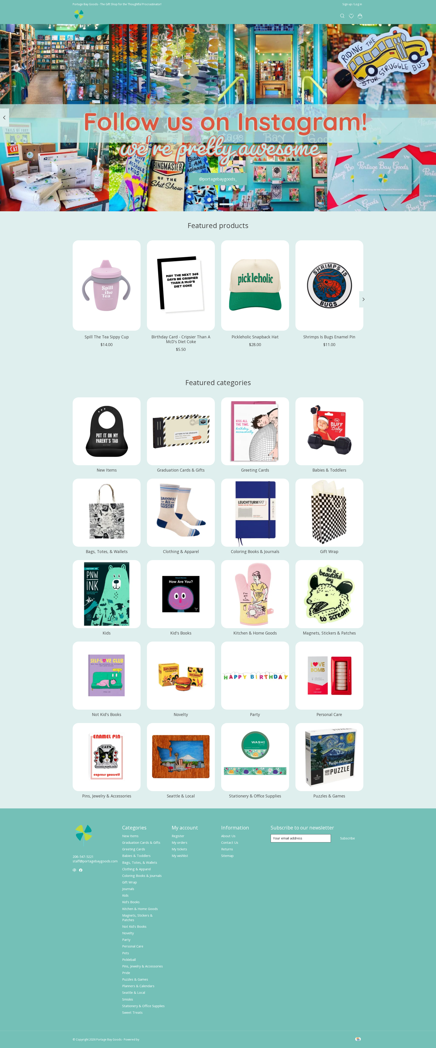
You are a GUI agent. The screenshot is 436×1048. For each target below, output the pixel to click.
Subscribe (347, 838)
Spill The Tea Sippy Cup (107, 336)
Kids (107, 633)
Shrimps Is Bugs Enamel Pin (329, 336)
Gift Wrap (329, 551)
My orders (179, 842)
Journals (128, 888)
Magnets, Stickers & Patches (329, 633)
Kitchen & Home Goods (255, 633)
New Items (107, 470)
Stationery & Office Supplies (255, 796)
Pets (125, 953)
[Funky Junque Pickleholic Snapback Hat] (255, 285)
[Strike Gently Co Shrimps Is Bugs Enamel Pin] (329, 285)
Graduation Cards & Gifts (181, 470)
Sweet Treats (132, 1012)
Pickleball (129, 959)
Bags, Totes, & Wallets (107, 551)
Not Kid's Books (106, 714)
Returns (227, 849)
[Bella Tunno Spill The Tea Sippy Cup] (107, 285)
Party (255, 714)
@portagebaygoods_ (218, 179)
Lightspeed (147, 1039)
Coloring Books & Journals (255, 551)
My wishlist (180, 855)
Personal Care (329, 714)
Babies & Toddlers (329, 470)
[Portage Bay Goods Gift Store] (79, 16)
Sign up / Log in (352, 4)
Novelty (181, 714)
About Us (228, 836)
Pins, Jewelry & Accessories (106, 796)
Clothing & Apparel (181, 551)
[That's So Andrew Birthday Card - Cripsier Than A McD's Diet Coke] (181, 285)
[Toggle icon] (342, 16)
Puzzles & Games (329, 796)
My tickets (179, 849)
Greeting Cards (255, 470)
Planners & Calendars (138, 986)
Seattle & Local (181, 796)
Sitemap (227, 855)
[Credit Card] (358, 1039)
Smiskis (127, 999)
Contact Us (229, 842)
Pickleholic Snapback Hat (255, 336)
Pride (126, 972)
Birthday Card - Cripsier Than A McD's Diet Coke (180, 339)
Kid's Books (180, 633)
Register (178, 836)
